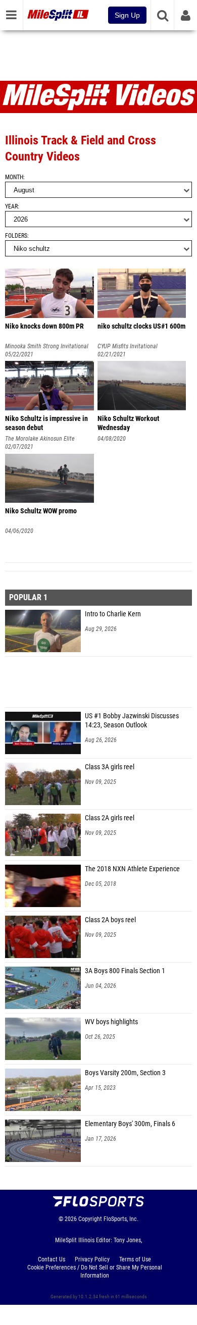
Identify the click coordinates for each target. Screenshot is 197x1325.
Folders (16, 235)
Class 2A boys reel (110, 920)
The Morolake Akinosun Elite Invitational (40, 439)
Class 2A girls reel (109, 818)
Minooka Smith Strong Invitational (46, 346)
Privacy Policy (92, 1259)
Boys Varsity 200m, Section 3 (125, 1073)
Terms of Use (135, 1259)
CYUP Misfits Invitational (127, 346)
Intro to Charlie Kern (113, 614)
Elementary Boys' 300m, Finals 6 (130, 1124)
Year (11, 206)
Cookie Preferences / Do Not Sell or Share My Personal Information (94, 1271)
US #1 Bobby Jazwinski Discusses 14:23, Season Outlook (132, 720)
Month (14, 177)
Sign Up (127, 15)
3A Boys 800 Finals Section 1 (125, 971)
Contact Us (51, 1259)
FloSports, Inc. (121, 1219)
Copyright (90, 1219)
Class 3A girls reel (109, 767)
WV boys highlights (111, 1022)
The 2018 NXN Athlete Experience (132, 869)
